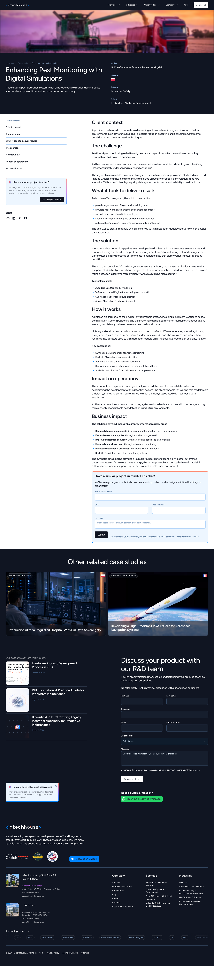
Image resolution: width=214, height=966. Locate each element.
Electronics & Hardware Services (156, 884)
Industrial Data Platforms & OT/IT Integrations (158, 904)
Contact (116, 902)
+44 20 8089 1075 (30, 892)
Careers (116, 898)
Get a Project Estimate (122, 906)
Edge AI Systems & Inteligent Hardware (159, 897)
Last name (171, 696)
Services (151, 875)
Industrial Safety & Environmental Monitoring (191, 892)
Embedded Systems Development (131, 103)
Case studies (118, 890)
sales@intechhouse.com (33, 896)
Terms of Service (70, 953)
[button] (114, 5)
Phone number (158, 505)
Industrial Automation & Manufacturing (189, 903)
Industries (185, 875)
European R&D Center (122, 886)
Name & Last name (103, 491)
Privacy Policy (53, 953)
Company (125, 709)
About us (116, 882)
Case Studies (23, 63)
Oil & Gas (183, 882)
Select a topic (127, 736)
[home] (17, 5)
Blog (185, 5)
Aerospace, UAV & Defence (191, 886)
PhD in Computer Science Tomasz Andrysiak (136, 67)
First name (126, 696)
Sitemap (85, 953)
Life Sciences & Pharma (190, 897)
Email (97, 505)
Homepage (10, 63)
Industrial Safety (120, 91)
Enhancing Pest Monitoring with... (45, 63)
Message (99, 518)
